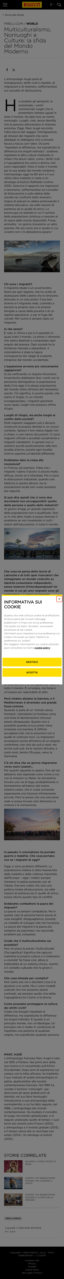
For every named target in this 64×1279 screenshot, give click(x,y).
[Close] (59, 598)
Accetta (32, 672)
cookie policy (42, 648)
